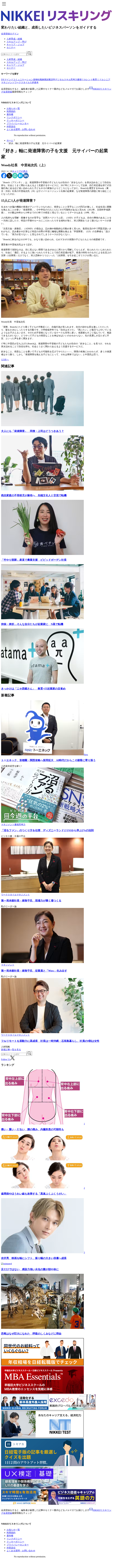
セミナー (11, 47)
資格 (35, 79)
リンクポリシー (14, 117)
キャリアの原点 (20, 171)
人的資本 (34, 82)
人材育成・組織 (14, 39)
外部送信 (11, 126)
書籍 (79, 79)
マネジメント (7, 82)
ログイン (14, 34)
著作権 (10, 114)
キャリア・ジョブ (15, 44)
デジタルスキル (63, 79)
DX (2, 79)
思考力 (74, 79)
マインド (8, 79)
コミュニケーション (23, 79)
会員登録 (5, 34)
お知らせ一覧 (13, 108)
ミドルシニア (103, 79)
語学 (53, 79)
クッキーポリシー (15, 120)
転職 (39, 79)
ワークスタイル (22, 82)
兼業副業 (46, 79)
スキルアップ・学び (16, 41)
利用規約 (11, 111)
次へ (6, 359)
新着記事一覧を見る (11, 1049)
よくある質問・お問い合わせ (21, 129)
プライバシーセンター (18, 123)
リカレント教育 (89, 79)
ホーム (10, 140)
